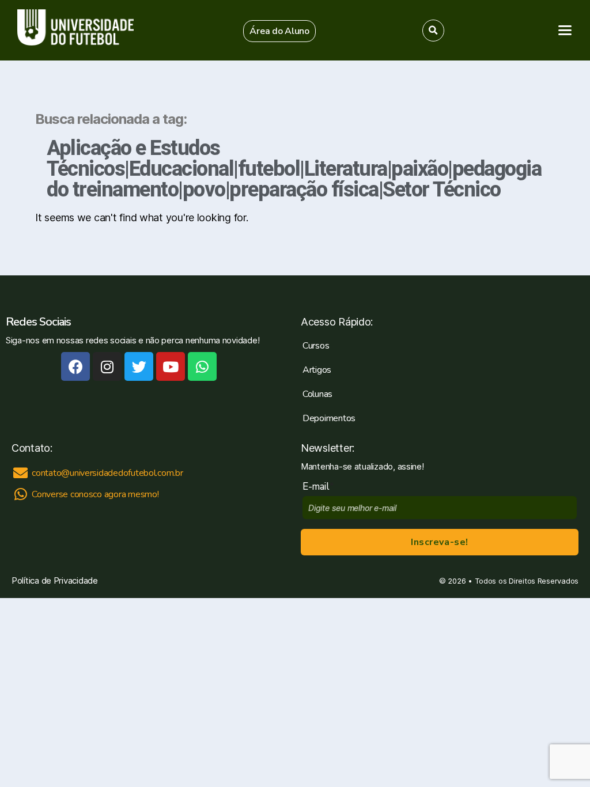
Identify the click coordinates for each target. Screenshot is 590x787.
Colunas (317, 394)
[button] (279, 31)
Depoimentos (328, 418)
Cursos (315, 345)
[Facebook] (75, 366)
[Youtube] (170, 366)
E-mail (318, 486)
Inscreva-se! (439, 542)
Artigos (316, 370)
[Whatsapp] (202, 366)
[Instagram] (107, 366)
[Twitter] (138, 366)
